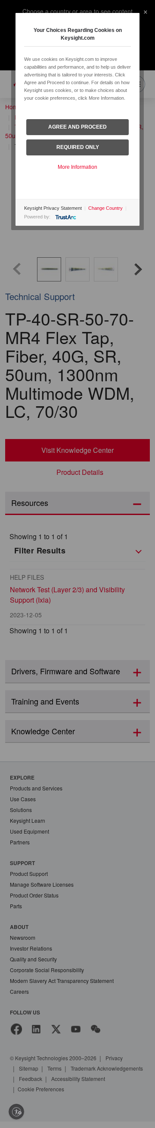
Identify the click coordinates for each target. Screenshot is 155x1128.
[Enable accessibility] (16, 1111)
